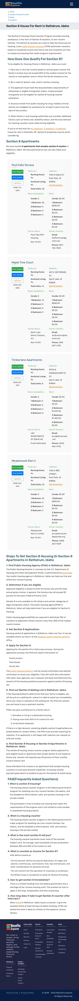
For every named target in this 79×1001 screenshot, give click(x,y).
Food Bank (61, 953)
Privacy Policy (27, 993)
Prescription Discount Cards (39, 936)
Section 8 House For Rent (19, 14)
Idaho (12, 17)
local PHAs (67, 573)
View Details (17, 177)
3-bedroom (49, 128)
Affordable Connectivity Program (22, 971)
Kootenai (13, 20)
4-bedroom (60, 128)
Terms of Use (12, 993)
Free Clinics (39, 930)
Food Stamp (62, 930)
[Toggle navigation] (71, 4)
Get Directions (56, 185)
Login (25, 947)
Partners (26, 940)
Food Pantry (62, 949)
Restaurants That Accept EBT (62, 939)
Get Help (26, 933)
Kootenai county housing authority (54, 637)
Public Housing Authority (22, 671)
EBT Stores (61, 933)
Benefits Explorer (64, 993)
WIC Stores (61, 945)
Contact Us (27, 944)
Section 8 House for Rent (50, 944)
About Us (26, 937)
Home (12, 12)
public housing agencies (33, 46)
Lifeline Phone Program (20, 980)
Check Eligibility (17, 172)
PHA (19, 902)
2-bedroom (37, 128)
